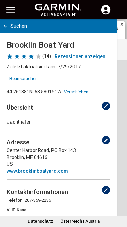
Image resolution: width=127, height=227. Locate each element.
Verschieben (76, 91)
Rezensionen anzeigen (80, 56)
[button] (118, 196)
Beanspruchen (23, 78)
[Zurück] (5, 26)
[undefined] (106, 106)
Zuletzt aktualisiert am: (31, 66)
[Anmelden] (105, 13)
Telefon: (15, 200)
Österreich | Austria (80, 221)
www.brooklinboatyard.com (37, 171)
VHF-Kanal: (17, 209)
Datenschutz (41, 221)
